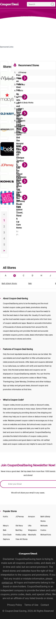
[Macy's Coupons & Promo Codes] (7, 97)
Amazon (19, 97)
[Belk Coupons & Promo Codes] (7, 149)
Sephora (6, 539)
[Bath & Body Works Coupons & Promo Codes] (7, 198)
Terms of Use (31, 604)
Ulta (18, 127)
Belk (17, 79)
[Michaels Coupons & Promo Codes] (7, 78)
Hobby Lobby (21, 535)
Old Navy (19, 115)
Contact (45, 604)
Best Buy (19, 85)
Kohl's (18, 91)
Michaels (19, 121)
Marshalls (32, 535)
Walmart (20, 133)
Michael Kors (45, 535)
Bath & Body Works (23, 103)
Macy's (19, 109)
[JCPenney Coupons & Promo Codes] (7, 165)
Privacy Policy (14, 604)
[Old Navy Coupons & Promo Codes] (7, 113)
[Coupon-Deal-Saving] (9, 4)
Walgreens (32, 530)
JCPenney (20, 72)
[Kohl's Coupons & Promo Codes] (7, 181)
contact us (7, 582)
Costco (43, 530)
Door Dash (7, 535)
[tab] (5, 275)
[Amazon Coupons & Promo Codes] (7, 130)
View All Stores (21, 539)
